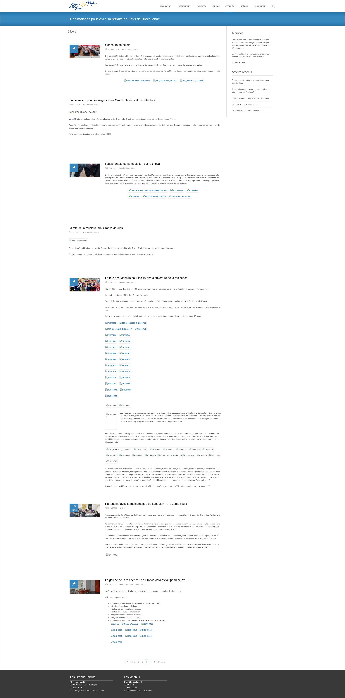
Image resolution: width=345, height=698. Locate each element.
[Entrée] (115, 624)
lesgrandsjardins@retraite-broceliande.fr (87, 690)
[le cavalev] (192, 190)
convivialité (239, 54)
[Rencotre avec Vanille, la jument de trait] (148, 190)
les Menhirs (256, 40)
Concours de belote (117, 45)
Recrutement (260, 6)
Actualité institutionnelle (130, 584)
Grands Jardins (242, 40)
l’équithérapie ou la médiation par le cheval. (133, 163)
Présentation (165, 6)
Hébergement (183, 6)
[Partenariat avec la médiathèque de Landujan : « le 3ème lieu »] (85, 510)
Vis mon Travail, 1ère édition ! (244, 104)
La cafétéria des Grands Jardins (245, 111)
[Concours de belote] (85, 51)
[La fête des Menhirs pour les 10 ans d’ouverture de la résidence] (85, 284)
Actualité (229, 6)
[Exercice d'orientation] (180, 196)
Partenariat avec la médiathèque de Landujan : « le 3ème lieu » (146, 503)
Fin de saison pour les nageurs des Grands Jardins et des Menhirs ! (112, 100)
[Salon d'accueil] (130, 624)
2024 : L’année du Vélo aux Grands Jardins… (251, 98)
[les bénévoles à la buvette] (137, 80)
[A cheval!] (134, 196)
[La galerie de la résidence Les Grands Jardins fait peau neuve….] (85, 586)
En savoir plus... (239, 62)
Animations (128, 49)
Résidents (201, 6)
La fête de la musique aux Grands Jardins (96, 228)
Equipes (216, 6)
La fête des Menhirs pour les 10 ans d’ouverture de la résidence (146, 278)
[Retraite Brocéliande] (81, 5)
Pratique (244, 6)
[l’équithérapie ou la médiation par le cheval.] (85, 170)
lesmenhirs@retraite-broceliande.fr (139, 690)
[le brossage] (177, 190)
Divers (135, 49)
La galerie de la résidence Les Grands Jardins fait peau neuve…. (147, 580)
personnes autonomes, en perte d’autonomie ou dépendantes (251, 45)
